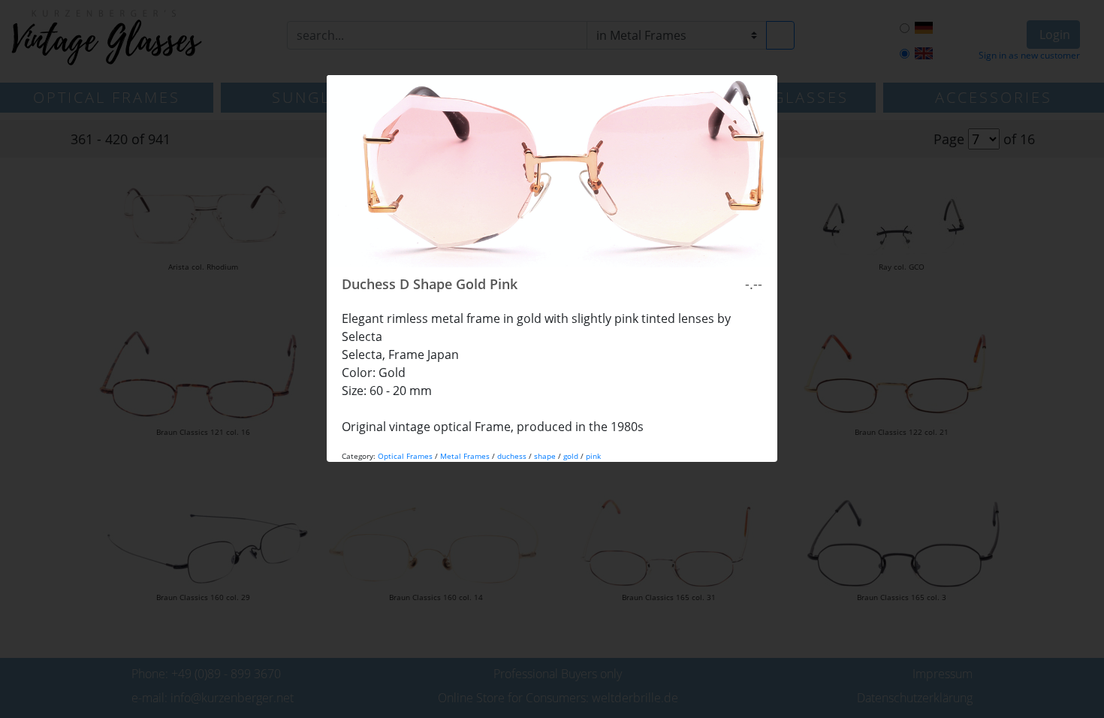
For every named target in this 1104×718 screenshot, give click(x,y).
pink (593, 456)
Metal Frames (465, 456)
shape (545, 456)
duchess (511, 456)
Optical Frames (405, 456)
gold (570, 456)
